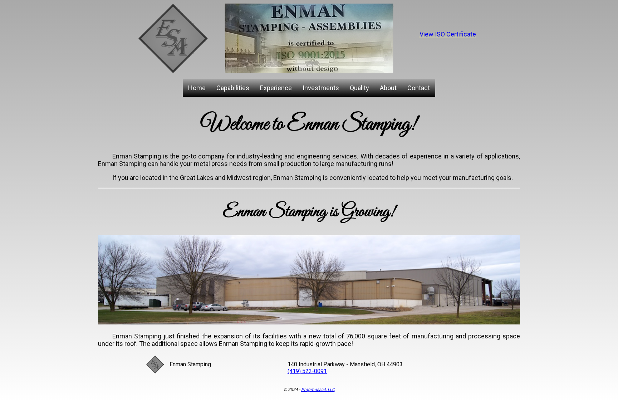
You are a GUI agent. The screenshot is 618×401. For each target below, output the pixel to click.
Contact (418, 88)
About (388, 88)
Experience (276, 88)
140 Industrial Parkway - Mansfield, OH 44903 (345, 364)
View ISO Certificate (448, 34)
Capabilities (232, 88)
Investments (321, 88)
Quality (359, 88)
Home (197, 88)
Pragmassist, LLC (318, 389)
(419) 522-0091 (307, 371)
